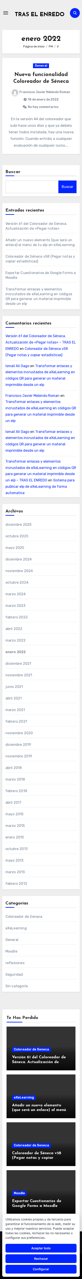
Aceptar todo (41, 1248)
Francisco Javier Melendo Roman (44, 92)
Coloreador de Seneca (23, 917)
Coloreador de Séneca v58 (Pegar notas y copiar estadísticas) (36, 1158)
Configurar (41, 1269)
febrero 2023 (16, 617)
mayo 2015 (14, 814)
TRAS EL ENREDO (40, 15)
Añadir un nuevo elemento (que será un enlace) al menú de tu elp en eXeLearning (39, 1110)
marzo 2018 (15, 779)
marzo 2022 (15, 640)
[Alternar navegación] (5, 13)
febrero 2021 (16, 721)
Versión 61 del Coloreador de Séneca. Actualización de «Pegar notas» (39, 1062)
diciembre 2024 (18, 559)
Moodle (11, 951)
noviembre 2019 (18, 756)
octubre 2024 (16, 582)
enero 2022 (15, 652)
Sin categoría (16, 986)
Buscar (13, 172)
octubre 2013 (16, 849)
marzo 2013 (15, 872)
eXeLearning (16, 928)
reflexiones (14, 963)
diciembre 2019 (18, 745)
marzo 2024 (15, 594)
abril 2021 (13, 698)
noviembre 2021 (18, 675)
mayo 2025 (14, 548)
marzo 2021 (15, 710)
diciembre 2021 (18, 663)
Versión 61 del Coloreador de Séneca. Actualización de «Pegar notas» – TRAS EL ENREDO (40, 342)
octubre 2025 (16, 536)
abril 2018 (13, 768)
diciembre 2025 (18, 524)
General (41, 66)
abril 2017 (13, 802)
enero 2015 (14, 837)
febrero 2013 (16, 884)
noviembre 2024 (19, 571)
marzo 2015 (15, 826)
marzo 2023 (15, 606)
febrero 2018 (16, 791)
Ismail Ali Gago (17, 366)
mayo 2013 (14, 860)
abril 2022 (14, 629)
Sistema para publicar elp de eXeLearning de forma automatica (40, 486)
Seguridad (14, 974)
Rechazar (41, 1258)
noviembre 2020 (19, 733)
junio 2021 (14, 687)
